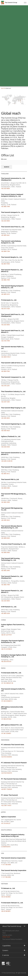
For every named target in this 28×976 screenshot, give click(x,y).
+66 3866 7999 (5, 206)
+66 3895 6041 (5, 235)
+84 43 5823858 (5, 897)
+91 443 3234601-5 (6, 701)
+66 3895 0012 (5, 473)
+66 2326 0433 (5, 447)
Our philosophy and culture (10, 931)
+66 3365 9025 (5, 430)
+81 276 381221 (5, 823)
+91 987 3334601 (6, 733)
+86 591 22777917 (6, 635)
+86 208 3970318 (6, 661)
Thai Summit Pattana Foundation (12, 939)
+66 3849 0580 (5, 488)
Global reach (6, 937)
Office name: (4, 159)
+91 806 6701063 (6, 719)
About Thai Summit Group (11, 926)
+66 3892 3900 (5, 570)
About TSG (3, 88)
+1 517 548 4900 (6, 864)
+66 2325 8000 (5, 188)
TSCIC (4, 933)
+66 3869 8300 (5, 538)
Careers (5, 950)
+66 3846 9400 (5, 552)
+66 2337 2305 (5, 402)
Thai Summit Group (11, 2)
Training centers (7, 935)
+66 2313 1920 (5, 308)
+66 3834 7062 (5, 371)
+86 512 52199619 (6, 649)
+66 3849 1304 (5, 251)
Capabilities (6, 946)
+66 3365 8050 (5, 418)
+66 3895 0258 (5, 613)
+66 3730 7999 (5, 341)
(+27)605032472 (5, 846)
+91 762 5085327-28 (7, 683)
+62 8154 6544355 (6, 757)
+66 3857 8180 (5, 264)
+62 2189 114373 (6, 805)
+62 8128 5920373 (6, 773)
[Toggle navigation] (25, 2)
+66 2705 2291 (5, 385)
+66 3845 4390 (5, 502)
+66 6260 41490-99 (6, 461)
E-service (5, 955)
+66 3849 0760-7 (6, 357)
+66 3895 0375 (5, 294)
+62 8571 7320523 (6, 789)
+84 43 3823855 (5, 911)
